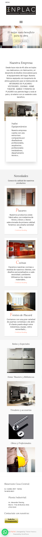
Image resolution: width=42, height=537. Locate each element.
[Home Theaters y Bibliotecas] (21, 382)
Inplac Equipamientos (19, 125)
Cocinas (21, 262)
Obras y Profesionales (21, 443)
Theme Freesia (31, 532)
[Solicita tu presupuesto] (11, 518)
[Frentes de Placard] (21, 302)
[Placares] (21, 197)
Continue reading (21, 41)
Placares (21, 209)
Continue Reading (21, 230)
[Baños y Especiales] (21, 349)
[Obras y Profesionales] (21, 448)
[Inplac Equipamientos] (21, 102)
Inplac (13, 532)
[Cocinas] (21, 249)
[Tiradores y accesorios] (21, 415)
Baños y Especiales (21, 344)
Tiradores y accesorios (20, 410)
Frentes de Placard (21, 314)
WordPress (25, 534)
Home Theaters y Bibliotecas (21, 377)
